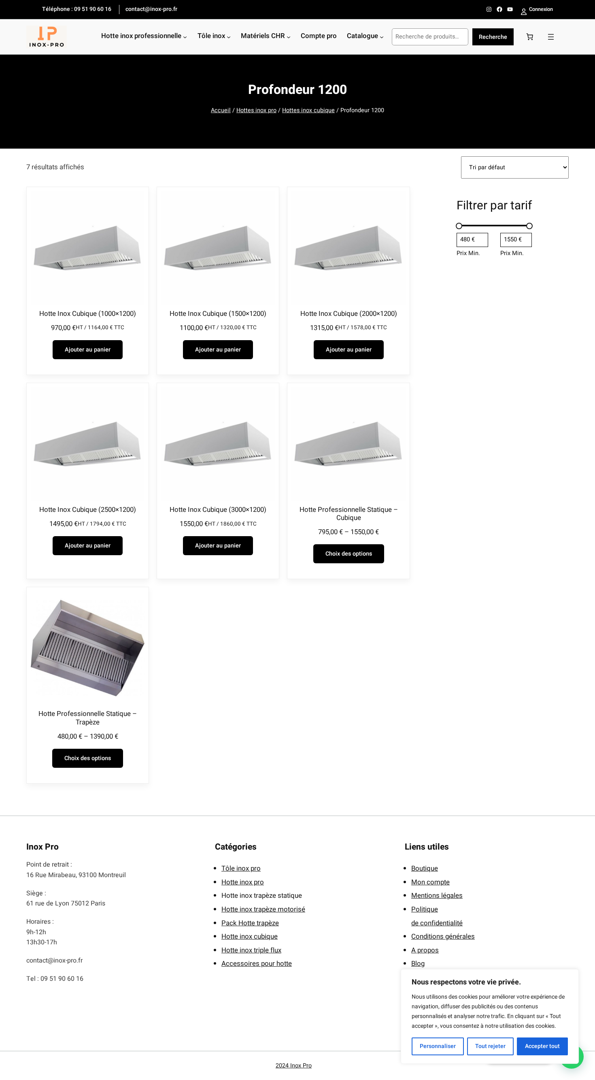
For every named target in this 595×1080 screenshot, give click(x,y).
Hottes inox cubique (308, 110)
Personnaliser (438, 1046)
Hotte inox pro (242, 882)
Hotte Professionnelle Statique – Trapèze (87, 718)
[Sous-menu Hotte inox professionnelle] (185, 37)
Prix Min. (468, 253)
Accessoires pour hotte (256, 964)
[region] (490, 1016)
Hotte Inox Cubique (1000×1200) (87, 314)
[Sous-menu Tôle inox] (229, 37)
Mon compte (430, 882)
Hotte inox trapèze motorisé (263, 909)
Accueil (221, 110)
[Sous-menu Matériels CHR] (289, 37)
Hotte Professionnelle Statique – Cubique (349, 514)
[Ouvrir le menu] (551, 37)
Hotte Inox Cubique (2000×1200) (348, 314)
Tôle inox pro (241, 868)
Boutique (424, 868)
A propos (425, 950)
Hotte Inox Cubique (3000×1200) (218, 510)
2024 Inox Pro (294, 1065)
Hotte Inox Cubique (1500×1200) (218, 314)
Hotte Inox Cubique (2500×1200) (87, 510)
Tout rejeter (490, 1046)
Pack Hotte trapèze (250, 923)
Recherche (493, 37)
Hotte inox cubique (249, 936)
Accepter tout (542, 1046)
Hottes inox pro (256, 110)
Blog (418, 964)
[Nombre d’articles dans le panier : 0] (529, 36)
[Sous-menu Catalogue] (382, 37)
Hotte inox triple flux (251, 950)
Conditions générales (443, 936)
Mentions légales (437, 895)
